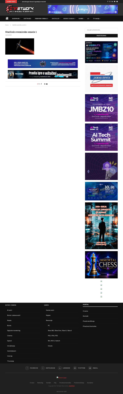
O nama (85, 311)
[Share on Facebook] (41, 84)
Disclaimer (90, 383)
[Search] (117, 18)
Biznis (9, 325)
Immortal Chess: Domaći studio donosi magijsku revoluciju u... (41, 1)
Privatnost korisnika (89, 326)
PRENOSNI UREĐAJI (41, 18)
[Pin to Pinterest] (44, 84)
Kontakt (85, 316)
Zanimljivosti (11, 351)
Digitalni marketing (13, 330)
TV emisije (96, 18)
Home (6, 25)
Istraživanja (11, 346)
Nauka (9, 320)
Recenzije (49, 320)
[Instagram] (109, 1)
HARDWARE (16, 18)
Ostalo (50, 346)
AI (88, 18)
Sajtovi (9, 341)
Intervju (9, 356)
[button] (18, 1)
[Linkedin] (112, 1)
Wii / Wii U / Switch (54, 341)
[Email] (117, 1)
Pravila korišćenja (88, 321)
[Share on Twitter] (42, 84)
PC (49, 325)
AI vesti (9, 310)
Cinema (9, 336)
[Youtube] (114, 1)
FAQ (55, 383)
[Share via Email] (46, 84)
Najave (48, 315)
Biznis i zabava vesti (13, 315)
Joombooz (72, 386)
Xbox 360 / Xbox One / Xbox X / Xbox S (60, 330)
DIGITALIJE (55, 18)
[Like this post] (39, 84)
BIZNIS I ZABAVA (68, 18)
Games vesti (50, 310)
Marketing (40, 383)
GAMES (81, 18)
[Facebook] (107, 1)
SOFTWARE (27, 18)
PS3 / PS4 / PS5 (53, 336)
